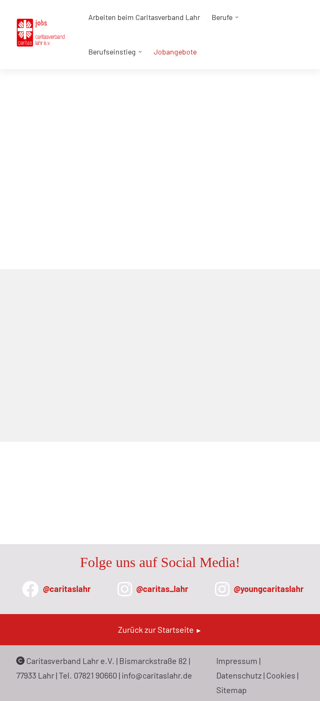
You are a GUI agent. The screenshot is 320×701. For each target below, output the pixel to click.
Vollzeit (97, 338)
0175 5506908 (85, 497)
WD (254, 690)
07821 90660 (95, 675)
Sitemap (231, 690)
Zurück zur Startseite (160, 629)
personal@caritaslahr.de (101, 509)
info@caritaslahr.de (157, 675)
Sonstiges (101, 319)
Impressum (237, 661)
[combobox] (86, 289)
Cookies (280, 675)
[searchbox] (73, 289)
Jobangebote (251, 202)
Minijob (44, 319)
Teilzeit (44, 338)
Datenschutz (239, 675)
